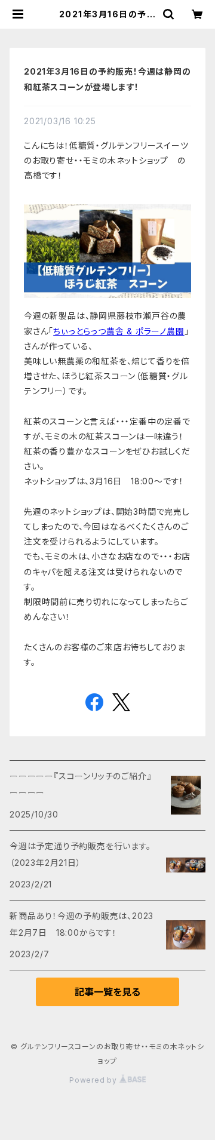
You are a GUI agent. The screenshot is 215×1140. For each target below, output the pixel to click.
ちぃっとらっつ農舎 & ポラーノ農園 (118, 331)
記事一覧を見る (107, 992)
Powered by (94, 1080)
